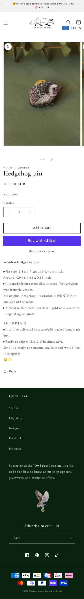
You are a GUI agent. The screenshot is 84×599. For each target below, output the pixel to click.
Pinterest (15, 449)
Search (13, 408)
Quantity (8, 203)
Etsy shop (15, 418)
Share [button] (12, 371)
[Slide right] (52, 159)
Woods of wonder (36, 591)
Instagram (15, 428)
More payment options (42, 252)
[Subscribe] (70, 538)
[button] (6, 23)
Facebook (15, 438)
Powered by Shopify (53, 591)
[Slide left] (32, 159)
